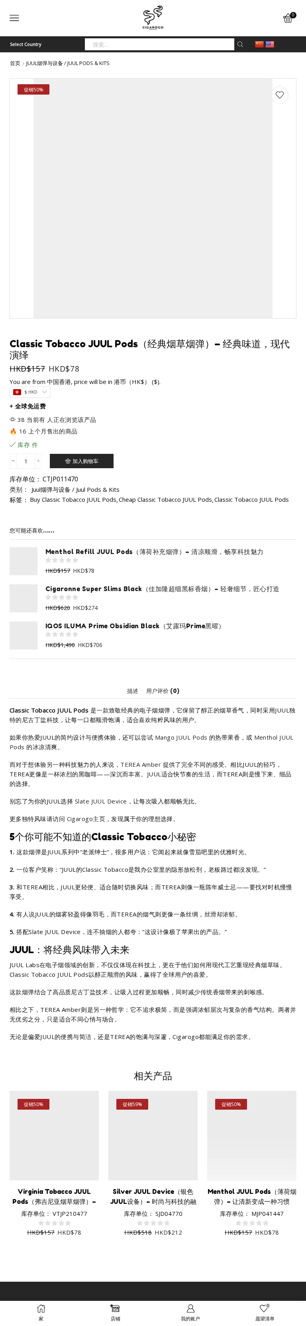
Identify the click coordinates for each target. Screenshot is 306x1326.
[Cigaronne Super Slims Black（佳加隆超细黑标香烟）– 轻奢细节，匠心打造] (23, 598)
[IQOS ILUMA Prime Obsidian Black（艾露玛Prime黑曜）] (23, 635)
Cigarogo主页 (86, 819)
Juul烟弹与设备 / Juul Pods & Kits (68, 63)
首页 (15, 63)
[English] (270, 45)
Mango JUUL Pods (181, 737)
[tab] (132, 691)
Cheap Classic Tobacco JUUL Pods (165, 499)
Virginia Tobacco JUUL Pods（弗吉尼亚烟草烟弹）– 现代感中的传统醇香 (54, 1201)
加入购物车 (85, 461)
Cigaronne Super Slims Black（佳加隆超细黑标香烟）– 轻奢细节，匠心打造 (162, 589)
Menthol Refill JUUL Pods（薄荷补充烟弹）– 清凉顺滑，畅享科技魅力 (154, 552)
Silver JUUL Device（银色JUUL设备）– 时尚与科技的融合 (153, 1201)
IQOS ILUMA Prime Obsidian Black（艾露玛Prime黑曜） (135, 626)
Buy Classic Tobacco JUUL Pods (73, 499)
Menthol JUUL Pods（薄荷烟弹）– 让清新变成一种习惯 (252, 1196)
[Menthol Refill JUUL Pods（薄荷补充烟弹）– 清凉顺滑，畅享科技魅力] (23, 561)
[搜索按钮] (240, 44)
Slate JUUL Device (101, 801)
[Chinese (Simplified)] (259, 45)
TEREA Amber (140, 764)
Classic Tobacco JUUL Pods (251, 499)
